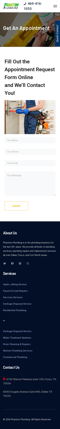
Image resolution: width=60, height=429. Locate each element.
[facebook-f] (12, 263)
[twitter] (4, 263)
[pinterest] (20, 263)
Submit (16, 205)
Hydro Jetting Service (15, 284)
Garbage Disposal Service (17, 303)
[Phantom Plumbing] (11, 5)
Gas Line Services (13, 297)
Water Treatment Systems (17, 337)
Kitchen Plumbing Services (17, 350)
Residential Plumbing (14, 310)
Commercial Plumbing (15, 357)
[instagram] (27, 263)
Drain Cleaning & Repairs (16, 344)
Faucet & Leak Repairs (15, 290)
